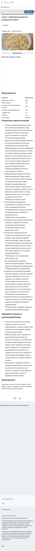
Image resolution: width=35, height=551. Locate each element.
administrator (17, 31)
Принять (29, 12)
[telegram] (20, 398)
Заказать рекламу (6, 509)
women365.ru (13, 515)
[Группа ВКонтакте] (17, 53)
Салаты (5, 25)
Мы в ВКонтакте (5, 7)
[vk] (15, 398)
